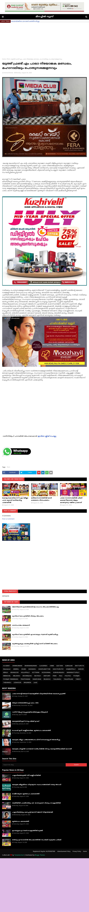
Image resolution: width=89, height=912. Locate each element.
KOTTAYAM (35, 672)
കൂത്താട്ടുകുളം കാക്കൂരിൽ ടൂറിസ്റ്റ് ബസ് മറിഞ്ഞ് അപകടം (35, 644)
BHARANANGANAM (31, 666)
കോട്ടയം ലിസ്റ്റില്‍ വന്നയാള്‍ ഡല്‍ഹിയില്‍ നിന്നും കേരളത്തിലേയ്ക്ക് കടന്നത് (42, 749)
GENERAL (16, 669)
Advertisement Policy (63, 851)
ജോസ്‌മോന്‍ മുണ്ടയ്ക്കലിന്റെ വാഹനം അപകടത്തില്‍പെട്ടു (35, 607)
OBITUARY (47, 676)
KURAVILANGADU (58, 672)
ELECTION (60, 666)
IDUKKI (23, 669)
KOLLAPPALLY (25, 672)
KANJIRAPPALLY (71, 669)
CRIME (52, 666)
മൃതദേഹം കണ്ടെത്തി (20, 821)
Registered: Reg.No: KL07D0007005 (44, 851)
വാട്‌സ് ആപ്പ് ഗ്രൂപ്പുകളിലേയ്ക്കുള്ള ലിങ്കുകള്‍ (30, 712)
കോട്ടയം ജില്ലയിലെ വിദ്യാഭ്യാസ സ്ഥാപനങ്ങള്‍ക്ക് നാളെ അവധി (36, 785)
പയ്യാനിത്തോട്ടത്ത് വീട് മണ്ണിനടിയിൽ (26, 775)
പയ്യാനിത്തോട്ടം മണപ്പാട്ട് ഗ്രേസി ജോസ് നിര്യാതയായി (32, 812)
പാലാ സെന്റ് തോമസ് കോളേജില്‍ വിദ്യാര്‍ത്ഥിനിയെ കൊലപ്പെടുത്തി (38, 694)
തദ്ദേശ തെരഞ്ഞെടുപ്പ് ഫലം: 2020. (25, 703)
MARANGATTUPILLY (73, 672)
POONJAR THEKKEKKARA (10, 679)
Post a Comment (8, 519)
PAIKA (54, 676)
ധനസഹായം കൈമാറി (21, 625)
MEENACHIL (6, 676)
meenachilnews (8, 73)
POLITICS (68, 676)
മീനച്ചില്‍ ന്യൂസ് (44, 16)
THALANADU (57, 679)
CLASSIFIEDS (43, 666)
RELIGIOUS (47, 679)
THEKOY (78, 679)
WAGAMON (27, 683)
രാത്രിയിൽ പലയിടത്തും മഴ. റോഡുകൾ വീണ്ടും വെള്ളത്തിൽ (36, 803)
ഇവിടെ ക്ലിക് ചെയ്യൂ (47, 436)
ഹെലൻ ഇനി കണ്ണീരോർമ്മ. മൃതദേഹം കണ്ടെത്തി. (31, 730)
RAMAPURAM (37, 679)
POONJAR (76, 676)
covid (35, 683)
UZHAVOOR (17, 683)
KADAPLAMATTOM (44, 669)
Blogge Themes (40, 855)
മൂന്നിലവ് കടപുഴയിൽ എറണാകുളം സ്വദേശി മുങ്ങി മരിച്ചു (35, 634)
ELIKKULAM (68, 666)
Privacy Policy (77, 851)
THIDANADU (7, 683)
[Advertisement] (44, 39)
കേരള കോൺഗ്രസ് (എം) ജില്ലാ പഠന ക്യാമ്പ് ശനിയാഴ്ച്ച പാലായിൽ (15, 500)
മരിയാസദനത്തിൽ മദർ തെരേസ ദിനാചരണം (41, 499)
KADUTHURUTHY (58, 669)
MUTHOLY (37, 676)
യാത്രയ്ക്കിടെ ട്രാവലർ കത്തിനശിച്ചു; (25, 21)
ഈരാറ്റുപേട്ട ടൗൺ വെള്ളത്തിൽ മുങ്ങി (27, 831)
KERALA (5, 672)
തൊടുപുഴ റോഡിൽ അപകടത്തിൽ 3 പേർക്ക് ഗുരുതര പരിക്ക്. (37, 840)
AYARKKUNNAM (17, 666)
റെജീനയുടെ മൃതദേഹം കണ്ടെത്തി (26, 794)
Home (4, 59)
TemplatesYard (19, 855)
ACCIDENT (6, 666)
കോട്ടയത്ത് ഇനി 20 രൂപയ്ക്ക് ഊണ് (25, 721)
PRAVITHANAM (25, 679)
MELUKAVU (16, 676)
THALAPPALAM (68, 679)
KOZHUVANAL (46, 672)
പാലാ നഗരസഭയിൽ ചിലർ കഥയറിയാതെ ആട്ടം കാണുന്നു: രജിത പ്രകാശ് (71, 500)
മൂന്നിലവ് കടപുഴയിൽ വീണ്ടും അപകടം (28, 616)
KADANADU (32, 669)
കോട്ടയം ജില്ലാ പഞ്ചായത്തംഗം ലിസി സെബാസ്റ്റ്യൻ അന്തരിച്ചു (36, 740)
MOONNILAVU (27, 676)
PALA (8, 59)
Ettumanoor (7, 669)
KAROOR (81, 669)
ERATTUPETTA (79, 666)
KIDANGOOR (14, 672)
